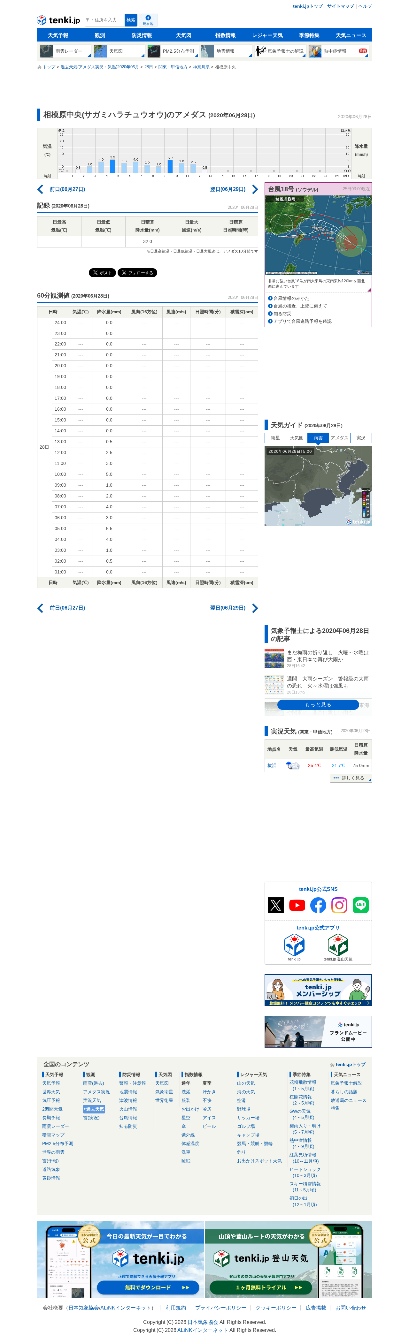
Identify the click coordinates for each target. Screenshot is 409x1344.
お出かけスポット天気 (259, 1160)
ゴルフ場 (246, 1126)
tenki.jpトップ (308, 6)
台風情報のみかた (291, 298)
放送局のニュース (349, 1100)
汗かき (209, 1091)
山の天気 (246, 1083)
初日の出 (303, 1201)
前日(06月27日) (67, 189)
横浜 (271, 765)
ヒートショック (305, 1172)
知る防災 (282, 313)
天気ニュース (351, 35)
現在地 (148, 24)
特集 (335, 1108)
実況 (361, 437)
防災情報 (142, 35)
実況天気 (92, 1100)
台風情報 (128, 1117)
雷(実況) (91, 1117)
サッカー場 (248, 1117)
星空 (185, 1117)
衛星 (275, 437)
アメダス (340, 437)
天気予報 (58, 35)
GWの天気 (301, 1114)
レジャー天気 (267, 35)
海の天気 (246, 1091)
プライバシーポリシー (220, 1307)
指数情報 (225, 35)
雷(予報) (50, 1160)
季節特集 (309, 35)
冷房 (207, 1109)
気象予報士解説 (346, 1083)
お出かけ (190, 1109)
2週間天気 (52, 1109)
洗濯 (185, 1091)
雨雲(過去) (93, 1083)
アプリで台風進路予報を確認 (303, 321)
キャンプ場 (248, 1134)
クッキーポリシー (276, 1307)
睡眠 (185, 1160)
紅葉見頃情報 (304, 1157)
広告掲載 (316, 1307)
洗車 (185, 1152)
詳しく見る (353, 777)
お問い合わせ (351, 1307)
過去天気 (95, 1109)
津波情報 (128, 1100)
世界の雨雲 (53, 1152)
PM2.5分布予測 (57, 1143)
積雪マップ (53, 1134)
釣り (241, 1152)
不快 (207, 1100)
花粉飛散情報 (302, 1085)
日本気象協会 (83, 1307)
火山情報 (128, 1109)
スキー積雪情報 (305, 1186)
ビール (209, 1126)
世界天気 (51, 1091)
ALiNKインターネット (125, 1307)
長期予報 (51, 1117)
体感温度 (190, 1143)
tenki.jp (59, 22)
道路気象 (51, 1169)
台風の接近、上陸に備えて (300, 306)
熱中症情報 (301, 1143)
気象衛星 (164, 1091)
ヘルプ (365, 6)
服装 (185, 1100)
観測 (100, 35)
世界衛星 (164, 1100)
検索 (131, 20)
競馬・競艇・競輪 (255, 1143)
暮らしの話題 (344, 1091)
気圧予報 (51, 1100)
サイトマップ (340, 6)
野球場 (244, 1109)
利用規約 (176, 1307)
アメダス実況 (96, 1091)
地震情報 (128, 1091)
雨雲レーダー (55, 1126)
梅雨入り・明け (305, 1129)
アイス (209, 1117)
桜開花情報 (301, 1099)
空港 (241, 1100)
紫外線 (188, 1134)
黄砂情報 (51, 1178)
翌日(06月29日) (227, 189)
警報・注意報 (132, 1083)
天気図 (183, 35)
